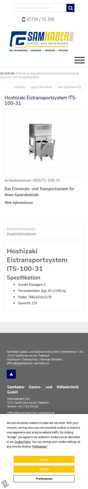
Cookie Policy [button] (22, 442)
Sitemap (45, 359)
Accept (44, 459)
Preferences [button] (39, 446)
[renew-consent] (5, 484)
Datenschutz (30, 359)
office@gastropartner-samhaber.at (31, 413)
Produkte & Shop (26, 73)
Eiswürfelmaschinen (51, 73)
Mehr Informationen (19, 202)
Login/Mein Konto (41, 87)
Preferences (44, 478)
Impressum (14, 359)
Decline (44, 469)
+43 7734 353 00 (27, 406)
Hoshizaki (70, 73)
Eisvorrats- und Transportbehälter (19, 77)
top (11, 374)
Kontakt (56, 359)
